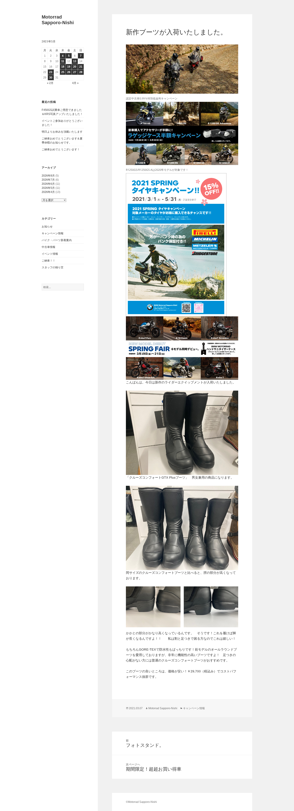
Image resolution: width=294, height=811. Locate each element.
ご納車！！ (48, 260)
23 (50, 72)
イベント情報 (50, 253)
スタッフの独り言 (52, 267)
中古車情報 (48, 247)
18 (62, 66)
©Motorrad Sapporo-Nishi (141, 801)
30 (50, 77)
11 (62, 61)
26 (68, 72)
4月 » (75, 83)
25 (62, 72)
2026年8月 (48, 175)
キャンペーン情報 (52, 233)
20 (74, 66)
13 (74, 61)
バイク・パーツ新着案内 (57, 240)
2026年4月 (48, 192)
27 (74, 72)
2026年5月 (48, 187)
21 (80, 66)
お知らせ (47, 226)
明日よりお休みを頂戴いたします (62, 131)
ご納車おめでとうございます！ (61, 149)
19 (68, 66)
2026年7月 (48, 179)
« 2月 (50, 83)
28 (80, 72)
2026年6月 (48, 183)
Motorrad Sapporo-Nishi (162, 708)
